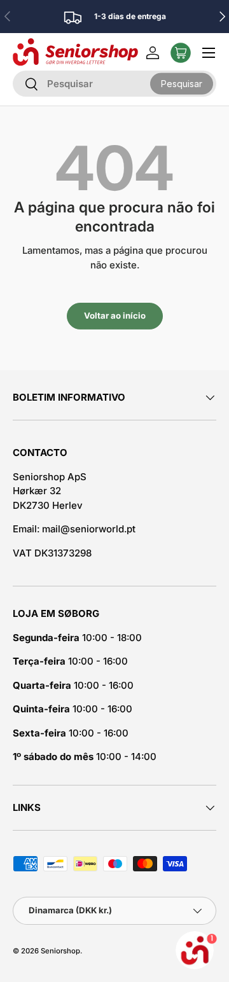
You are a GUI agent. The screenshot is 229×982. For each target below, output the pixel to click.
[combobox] (114, 84)
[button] (181, 53)
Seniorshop (60, 950)
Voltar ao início (115, 315)
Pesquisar (181, 83)
